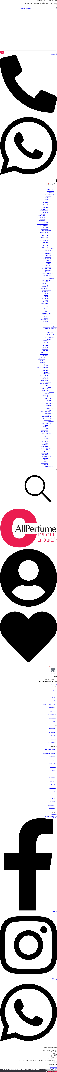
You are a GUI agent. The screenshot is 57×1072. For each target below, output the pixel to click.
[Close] (56, 469)
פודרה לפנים (45, 301)
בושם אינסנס (53, 781)
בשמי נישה (51, 192)
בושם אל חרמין (52, 798)
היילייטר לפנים (44, 298)
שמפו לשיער (48, 250)
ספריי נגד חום (47, 277)
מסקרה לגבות (44, 320)
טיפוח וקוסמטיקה (49, 194)
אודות (54, 690)
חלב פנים (46, 199)
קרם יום (43, 214)
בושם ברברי (53, 801)
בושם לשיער (48, 267)
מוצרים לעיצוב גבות (46, 313)
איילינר (46, 282)
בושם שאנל (53, 784)
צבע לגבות (45, 318)
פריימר (46, 296)
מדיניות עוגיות (50, 1071)
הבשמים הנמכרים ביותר (50, 749)
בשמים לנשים (50, 191)
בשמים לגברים (50, 189)
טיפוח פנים (48, 196)
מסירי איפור (45, 204)
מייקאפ (46, 295)
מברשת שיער (48, 270)
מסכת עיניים (45, 247)
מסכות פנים (45, 245)
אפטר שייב (45, 227)
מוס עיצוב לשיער (47, 272)
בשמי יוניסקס (53, 739)
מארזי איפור (45, 321)
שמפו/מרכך (45, 234)
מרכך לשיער (48, 253)
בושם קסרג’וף (52, 777)
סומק (46, 300)
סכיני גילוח (45, 207)
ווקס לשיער (48, 265)
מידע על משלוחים (52, 714)
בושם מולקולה (52, 808)
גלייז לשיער (48, 260)
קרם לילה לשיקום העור (42, 224)
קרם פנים (45, 212)
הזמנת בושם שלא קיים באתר (49, 704)
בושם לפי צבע (52, 756)
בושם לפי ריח (53, 760)
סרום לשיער (48, 257)
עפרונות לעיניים (44, 288)
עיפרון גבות (45, 315)
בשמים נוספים (52, 770)
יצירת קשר (53, 694)
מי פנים (46, 201)
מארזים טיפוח (44, 237)
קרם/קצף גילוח (44, 229)
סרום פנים (45, 222)
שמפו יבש (45, 252)
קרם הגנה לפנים (44, 240)
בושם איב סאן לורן (51, 805)
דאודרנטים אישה (44, 209)
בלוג (55, 700)
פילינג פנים (45, 197)
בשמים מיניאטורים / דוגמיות (49, 753)
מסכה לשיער (48, 255)
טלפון (55, 1057)
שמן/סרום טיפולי (44, 232)
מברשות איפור (44, 303)
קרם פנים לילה (41, 216)
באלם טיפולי (45, 311)
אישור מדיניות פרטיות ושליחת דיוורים (48, 1058)
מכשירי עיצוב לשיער (46, 268)
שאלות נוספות (52, 697)
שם (56, 1054)
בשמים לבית (53, 767)
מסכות (49, 244)
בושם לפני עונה (52, 763)
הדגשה (46, 293)
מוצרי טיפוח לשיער (46, 230)
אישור (55, 1071)
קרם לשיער (48, 263)
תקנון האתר (53, 711)
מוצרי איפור (51, 278)
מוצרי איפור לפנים (46, 290)
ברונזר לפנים (45, 206)
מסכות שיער (45, 235)
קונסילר (46, 285)
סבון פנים (45, 202)
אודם (47, 306)
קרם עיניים (42, 219)
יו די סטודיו (45, 1064)
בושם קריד (53, 791)
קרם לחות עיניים (44, 225)
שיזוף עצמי (45, 242)
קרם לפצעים (42, 220)
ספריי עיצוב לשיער (46, 273)
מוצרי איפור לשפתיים (46, 305)
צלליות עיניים (45, 283)
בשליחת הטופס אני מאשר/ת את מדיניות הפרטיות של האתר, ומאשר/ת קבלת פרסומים (35, 1060)
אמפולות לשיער (47, 258)
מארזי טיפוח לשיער (46, 275)
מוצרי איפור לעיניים (46, 280)
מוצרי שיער (51, 249)
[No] (46, 1071)
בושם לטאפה (53, 788)
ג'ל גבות (46, 316)
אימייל (55, 1055)
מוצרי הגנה (48, 239)
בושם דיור (53, 795)
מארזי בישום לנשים (49, 323)
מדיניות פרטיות (52, 718)
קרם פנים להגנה (41, 217)
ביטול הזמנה (53, 721)
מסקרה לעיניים (44, 287)
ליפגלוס (46, 308)
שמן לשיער (48, 262)
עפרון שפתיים (44, 310)
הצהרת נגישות (52, 707)
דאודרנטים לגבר (44, 211)
